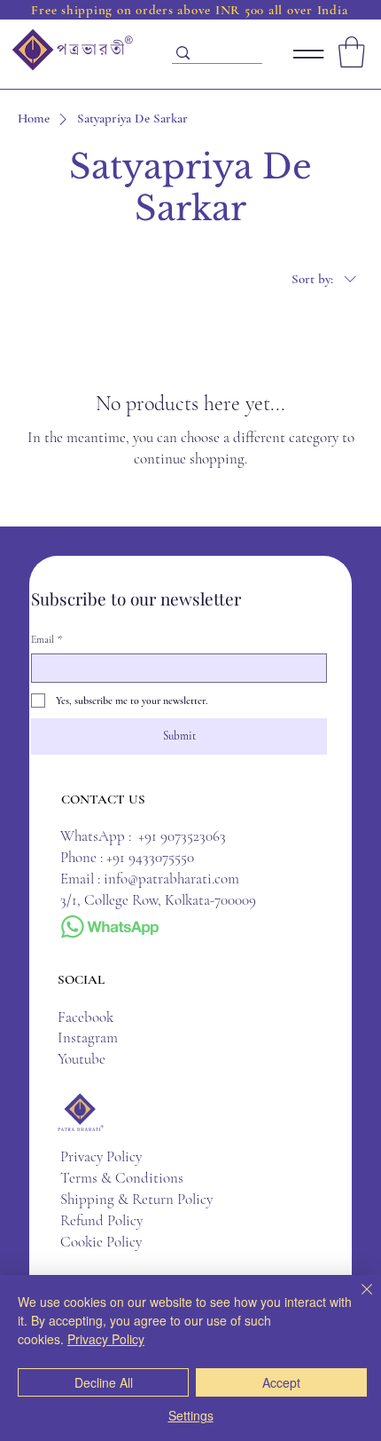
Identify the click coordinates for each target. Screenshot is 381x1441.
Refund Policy (101, 1220)
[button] (351, 51)
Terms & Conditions (121, 1177)
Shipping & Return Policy (136, 1199)
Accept (281, 1382)
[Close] (356, 1300)
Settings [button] (191, 1415)
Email (46, 639)
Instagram (93, 1037)
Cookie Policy (101, 1241)
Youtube (81, 1058)
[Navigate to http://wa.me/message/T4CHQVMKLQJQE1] (109, 927)
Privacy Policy (101, 1156)
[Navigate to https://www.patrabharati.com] (72, 50)
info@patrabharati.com (171, 878)
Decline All (103, 1382)
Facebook (85, 1017)
